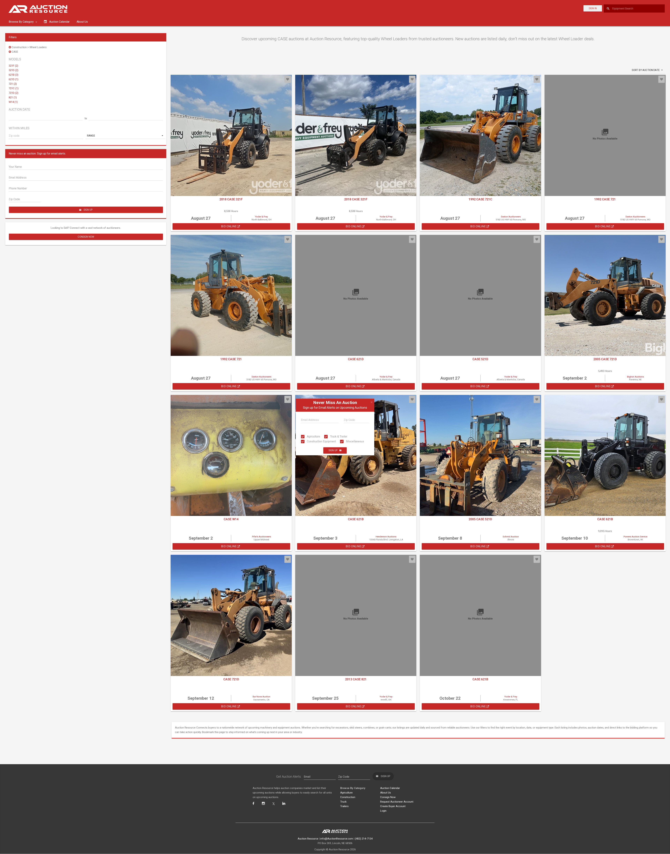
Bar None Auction (261, 696)
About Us (82, 21)
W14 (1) (13, 102)
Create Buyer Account (392, 806)
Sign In (593, 8)
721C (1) (13, 88)
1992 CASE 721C (480, 199)
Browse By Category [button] (21, 21)
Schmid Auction (511, 536)
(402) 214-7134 (364, 838)
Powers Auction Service (635, 536)
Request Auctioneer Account (396, 801)
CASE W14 (231, 519)
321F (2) (13, 65)
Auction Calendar (390, 788)
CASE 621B (356, 519)
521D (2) (13, 70)
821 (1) (13, 97)
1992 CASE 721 (605, 199)
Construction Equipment (321, 441)
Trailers (344, 806)
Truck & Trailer (338, 436)
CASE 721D (231, 679)
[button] (125, 136)
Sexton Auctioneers (511, 216)
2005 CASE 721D (605, 359)
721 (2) (13, 83)
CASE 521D (480, 359)
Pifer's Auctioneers (261, 536)
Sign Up (333, 450)
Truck (343, 801)
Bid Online (229, 226)
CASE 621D (356, 359)
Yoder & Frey (261, 216)
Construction (347, 797)
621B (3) (13, 74)
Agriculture (313, 436)
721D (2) (13, 93)
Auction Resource (308, 838)
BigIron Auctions (635, 376)
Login (383, 810)
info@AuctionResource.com (336, 838)
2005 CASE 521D (480, 519)
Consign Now (86, 236)
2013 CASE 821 (356, 679)
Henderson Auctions (386, 536)
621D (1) (13, 79)
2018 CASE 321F (231, 199)
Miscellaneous (354, 441)
